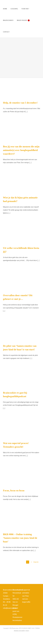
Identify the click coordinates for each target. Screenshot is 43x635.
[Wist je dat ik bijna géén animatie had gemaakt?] (21, 183)
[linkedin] (34, 594)
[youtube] (39, 590)
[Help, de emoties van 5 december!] (21, 88)
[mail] (37, 594)
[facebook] (32, 590)
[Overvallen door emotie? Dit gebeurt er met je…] (21, 281)
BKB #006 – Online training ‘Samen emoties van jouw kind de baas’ (20, 538)
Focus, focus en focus (13, 490)
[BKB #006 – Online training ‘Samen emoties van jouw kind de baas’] (21, 519)
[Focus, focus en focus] (21, 476)
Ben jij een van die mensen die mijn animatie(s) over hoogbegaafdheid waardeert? (21, 150)
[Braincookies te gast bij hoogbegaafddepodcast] (21, 378)
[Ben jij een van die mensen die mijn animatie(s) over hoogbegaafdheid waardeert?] (21, 132)
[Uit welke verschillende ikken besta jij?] (21, 233)
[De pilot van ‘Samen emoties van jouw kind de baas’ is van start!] (21, 331)
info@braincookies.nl (10, 608)
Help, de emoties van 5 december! (20, 102)
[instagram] (35, 590)
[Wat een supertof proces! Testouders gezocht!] (21, 428)
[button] (13, 32)
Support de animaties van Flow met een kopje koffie (26, 596)
